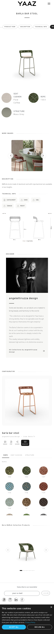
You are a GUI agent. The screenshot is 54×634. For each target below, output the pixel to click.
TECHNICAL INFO (41, 26)
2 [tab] (23, 570)
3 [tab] (24, 570)
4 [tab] (26, 570)
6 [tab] (29, 570)
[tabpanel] (27, 488)
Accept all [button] (14, 627)
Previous (8, 550)
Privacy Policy (30, 622)
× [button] (51, 607)
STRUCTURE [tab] (29, 455)
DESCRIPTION (25, 26)
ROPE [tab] (6, 455)
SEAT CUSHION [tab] (16, 455)
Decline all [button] (40, 627)
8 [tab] (32, 570)
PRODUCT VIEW (9, 26)
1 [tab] (21, 570)
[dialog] (27, 619)
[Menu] (48, 4)
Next (46, 550)
